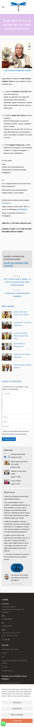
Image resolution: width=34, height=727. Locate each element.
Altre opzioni (17, 703)
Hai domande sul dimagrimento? (19, 345)
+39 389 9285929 (7, 619)
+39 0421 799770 (7, 626)
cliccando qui (6, 203)
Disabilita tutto (17, 709)
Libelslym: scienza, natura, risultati (19, 472)
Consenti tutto (17, 721)
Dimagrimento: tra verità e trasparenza (22, 323)
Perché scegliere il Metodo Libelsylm (23, 366)
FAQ (3, 657)
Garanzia (4, 653)
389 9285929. (22, 209)
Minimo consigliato (17, 715)
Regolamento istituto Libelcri (10, 649)
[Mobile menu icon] (3, 7)
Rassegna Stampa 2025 (18, 454)
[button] (12, 583)
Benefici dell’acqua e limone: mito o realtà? (21, 313)
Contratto (4, 667)
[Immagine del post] (7, 314)
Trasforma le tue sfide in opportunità (22, 355)
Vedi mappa (5, 612)
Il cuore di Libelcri (16, 481)
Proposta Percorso (7, 671)
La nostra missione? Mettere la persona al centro (21, 336)
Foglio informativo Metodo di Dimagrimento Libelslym (14, 662)
